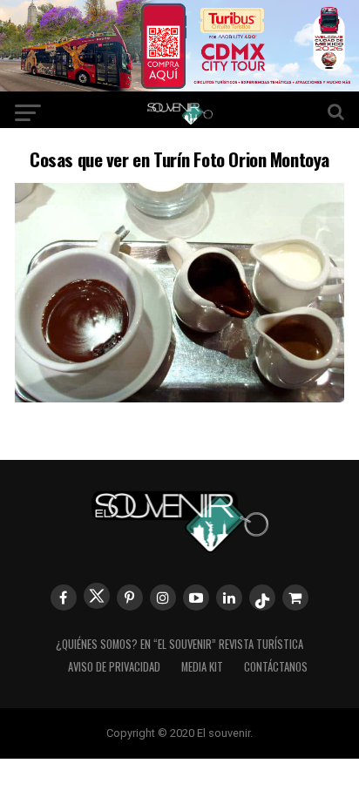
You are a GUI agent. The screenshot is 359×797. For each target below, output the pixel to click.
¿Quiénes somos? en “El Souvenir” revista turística (179, 644)
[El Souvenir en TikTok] (262, 597)
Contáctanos (276, 667)
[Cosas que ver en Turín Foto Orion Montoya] (179, 397)
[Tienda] (295, 597)
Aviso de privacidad (114, 667)
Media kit (202, 667)
